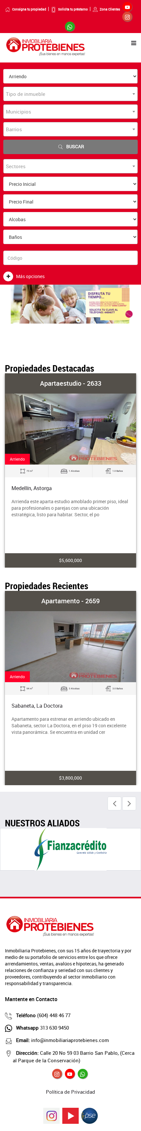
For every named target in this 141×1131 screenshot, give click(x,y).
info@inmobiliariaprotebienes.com (62, 1040)
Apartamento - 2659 (70, 600)
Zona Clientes (110, 9)
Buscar (75, 146)
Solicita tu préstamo (73, 9)
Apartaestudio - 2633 (70, 383)
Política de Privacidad (70, 1091)
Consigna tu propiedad (29, 9)
